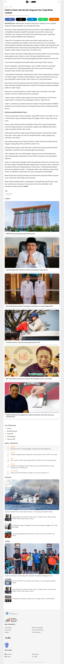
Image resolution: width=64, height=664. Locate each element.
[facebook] (10, 19)
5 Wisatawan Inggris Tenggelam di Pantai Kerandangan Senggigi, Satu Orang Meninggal (34, 526)
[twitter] (21, 19)
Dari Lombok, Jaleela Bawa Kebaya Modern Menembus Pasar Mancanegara (33, 460)
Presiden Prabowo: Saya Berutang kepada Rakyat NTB (23, 342)
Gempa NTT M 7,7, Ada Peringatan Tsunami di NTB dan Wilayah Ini (31, 449)
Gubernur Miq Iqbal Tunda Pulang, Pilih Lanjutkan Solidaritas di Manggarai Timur (29, 576)
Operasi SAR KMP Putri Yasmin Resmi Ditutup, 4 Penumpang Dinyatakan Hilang (28, 512)
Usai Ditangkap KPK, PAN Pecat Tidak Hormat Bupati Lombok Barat (27, 270)
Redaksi (7, 632)
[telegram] (32, 19)
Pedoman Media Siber (37, 630)
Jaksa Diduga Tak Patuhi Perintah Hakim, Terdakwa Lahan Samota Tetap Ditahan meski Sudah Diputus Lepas (34, 517)
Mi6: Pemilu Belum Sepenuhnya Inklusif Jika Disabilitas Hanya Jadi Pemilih (29, 378)
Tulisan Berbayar (36, 632)
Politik (10, 6)
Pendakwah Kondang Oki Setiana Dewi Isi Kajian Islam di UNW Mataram (33, 598)
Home (6, 6)
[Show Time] (28, 15)
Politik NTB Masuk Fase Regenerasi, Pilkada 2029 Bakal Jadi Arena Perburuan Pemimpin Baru (30, 415)
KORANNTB (10, 15)
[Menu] (5, 2)
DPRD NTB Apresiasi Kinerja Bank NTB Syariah (20, 233)
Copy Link (54, 19)
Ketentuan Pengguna (37, 627)
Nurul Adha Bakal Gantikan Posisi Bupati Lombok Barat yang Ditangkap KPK (29, 306)
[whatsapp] (43, 19)
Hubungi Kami (8, 627)
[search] (58, 2)
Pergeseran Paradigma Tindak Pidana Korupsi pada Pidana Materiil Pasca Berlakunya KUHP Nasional (32, 466)
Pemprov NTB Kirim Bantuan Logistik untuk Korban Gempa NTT (30, 473)
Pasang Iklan (8, 630)
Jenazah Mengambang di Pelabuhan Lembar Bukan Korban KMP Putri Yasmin (34, 454)
